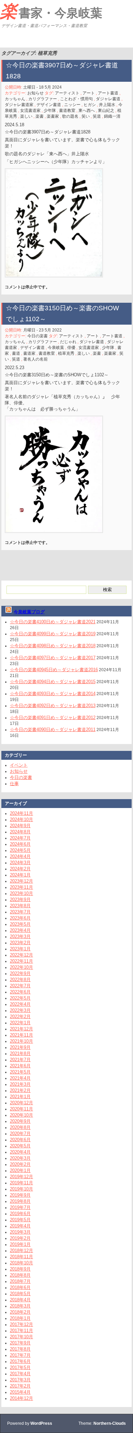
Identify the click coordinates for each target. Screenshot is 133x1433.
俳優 (71, 347)
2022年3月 (20, 1010)
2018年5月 (20, 1293)
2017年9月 (20, 1342)
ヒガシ (90, 104)
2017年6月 (20, 1361)
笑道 (97, 116)
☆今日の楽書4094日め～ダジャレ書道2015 (52, 681)
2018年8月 (20, 1275)
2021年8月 (20, 1053)
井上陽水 (107, 104)
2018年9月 (20, 1269)
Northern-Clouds (109, 1423)
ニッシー (72, 104)
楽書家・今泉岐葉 (51, 11)
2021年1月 (20, 1096)
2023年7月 (20, 911)
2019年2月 (20, 1238)
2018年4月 (20, 1299)
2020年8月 (20, 1127)
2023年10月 (21, 893)
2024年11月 (21, 813)
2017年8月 (20, 1349)
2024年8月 (20, 831)
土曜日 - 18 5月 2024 (42, 87)
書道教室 (67, 110)
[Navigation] (6, 39)
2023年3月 (20, 936)
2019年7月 (20, 1207)
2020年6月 (20, 1139)
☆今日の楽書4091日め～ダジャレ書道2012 (52, 717)
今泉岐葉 (56, 347)
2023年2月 (20, 942)
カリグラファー (42, 98)
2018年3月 (20, 1305)
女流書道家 (30, 110)
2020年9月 (20, 1121)
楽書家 (53, 116)
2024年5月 (20, 850)
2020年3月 (20, 1158)
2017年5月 (20, 1367)
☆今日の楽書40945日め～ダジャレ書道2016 (54, 669)
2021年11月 (21, 1035)
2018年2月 (20, 1312)
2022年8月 (20, 979)
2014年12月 (21, 1398)
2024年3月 (20, 862)
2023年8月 (20, 905)
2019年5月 (20, 1219)
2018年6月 (20, 1287)
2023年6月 (20, 918)
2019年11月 (21, 1182)
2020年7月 (20, 1133)
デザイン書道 (48, 104)
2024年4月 (20, 856)
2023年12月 (21, 881)
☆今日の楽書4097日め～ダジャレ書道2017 (52, 657)
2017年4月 (20, 1373)
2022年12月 (21, 954)
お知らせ (35, 93)
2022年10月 (21, 967)
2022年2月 (20, 1016)
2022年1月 (20, 1022)
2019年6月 (20, 1213)
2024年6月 (20, 844)
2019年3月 (20, 1232)
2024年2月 (20, 868)
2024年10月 (21, 819)
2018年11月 (21, 1256)
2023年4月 (20, 930)
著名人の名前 (35, 359)
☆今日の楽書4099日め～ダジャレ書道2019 (52, 633)
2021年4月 (20, 1078)
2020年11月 (21, 1108)
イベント (19, 765)
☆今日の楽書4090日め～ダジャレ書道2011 (52, 729)
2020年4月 (20, 1152)
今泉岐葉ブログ (29, 611)
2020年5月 (20, 1145)
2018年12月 (21, 1250)
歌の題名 (70, 116)
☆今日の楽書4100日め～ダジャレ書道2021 (52, 621)
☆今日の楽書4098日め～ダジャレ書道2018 (52, 645)
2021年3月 (20, 1084)
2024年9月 (20, 825)
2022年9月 (20, 973)
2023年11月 (21, 887)
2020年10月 (21, 1115)
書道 (16, 353)
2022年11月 (21, 961)
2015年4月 (20, 1392)
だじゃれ (68, 341)
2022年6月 (20, 991)
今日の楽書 (37, 336)
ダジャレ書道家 (19, 104)
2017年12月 (21, 1324)
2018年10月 (21, 1262)
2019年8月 (20, 1201)
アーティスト (67, 93)
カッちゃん (15, 98)
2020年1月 (20, 1170)
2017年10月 (21, 1336)
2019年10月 (21, 1188)
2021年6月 (20, 1065)
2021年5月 (20, 1071)
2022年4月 (20, 1004)
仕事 (14, 783)
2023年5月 (20, 924)
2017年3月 (20, 1379)
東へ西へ (86, 110)
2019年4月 (20, 1225)
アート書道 (108, 93)
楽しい (26, 116)
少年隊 (50, 110)
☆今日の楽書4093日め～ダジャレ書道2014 (52, 693)
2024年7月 (20, 838)
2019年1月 (20, 1244)
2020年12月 (21, 1102)
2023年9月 (20, 899)
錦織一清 (112, 116)
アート (89, 93)
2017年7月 (20, 1355)
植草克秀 (66, 353)
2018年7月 (20, 1281)
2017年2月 (20, 1386)
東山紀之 (106, 110)
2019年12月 (21, 1176)
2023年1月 (20, 948)
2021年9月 (20, 1047)
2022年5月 (20, 998)
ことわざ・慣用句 (76, 98)
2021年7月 (20, 1059)
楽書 (39, 116)
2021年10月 (21, 1041)
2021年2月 (20, 1090)
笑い (86, 116)
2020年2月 (20, 1164)
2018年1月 (20, 1318)
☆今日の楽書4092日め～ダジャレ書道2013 (52, 705)
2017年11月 (21, 1330)
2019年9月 (20, 1195)
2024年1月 (20, 874)
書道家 (29, 353)
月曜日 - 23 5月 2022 (42, 330)
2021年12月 (21, 1028)
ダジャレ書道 (108, 98)
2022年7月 (20, 985)
